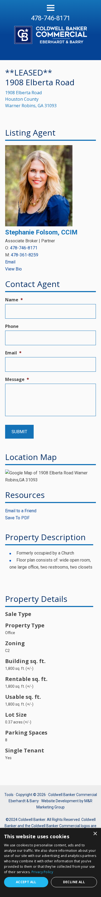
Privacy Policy (42, 872)
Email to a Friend (20, 510)
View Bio (13, 269)
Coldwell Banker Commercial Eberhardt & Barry (50, 32)
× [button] (95, 834)
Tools (8, 794)
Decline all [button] (74, 882)
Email (10, 262)
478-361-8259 (24, 254)
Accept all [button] (26, 882)
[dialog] (50, 862)
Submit (19, 431)
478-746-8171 (50, 18)
